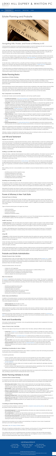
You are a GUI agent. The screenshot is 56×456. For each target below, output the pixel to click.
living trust (14, 331)
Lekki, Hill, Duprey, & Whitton (14, 425)
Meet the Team (25, 10)
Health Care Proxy (41, 64)
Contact (32, 10)
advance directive (30, 342)
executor (5, 279)
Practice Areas (8, 10)
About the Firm (18, 10)
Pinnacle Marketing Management (31, 454)
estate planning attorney (24, 122)
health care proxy (18, 108)
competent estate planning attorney (36, 406)
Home (2, 10)
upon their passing (31, 57)
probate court (45, 258)
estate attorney (25, 160)
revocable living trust (21, 335)
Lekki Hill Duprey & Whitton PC (27, 3)
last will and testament (23, 98)
